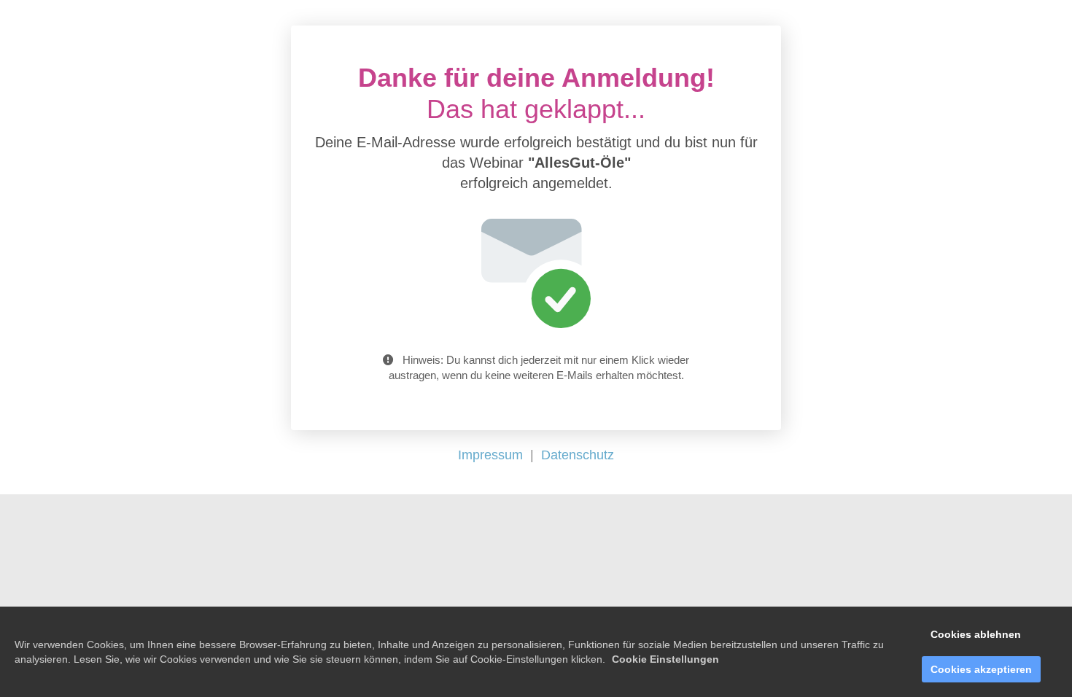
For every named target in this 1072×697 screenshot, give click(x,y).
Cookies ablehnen (976, 634)
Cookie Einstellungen (665, 659)
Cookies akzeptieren (981, 669)
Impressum (490, 455)
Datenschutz (577, 455)
